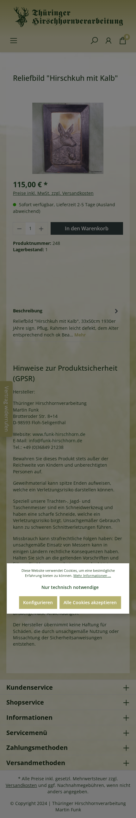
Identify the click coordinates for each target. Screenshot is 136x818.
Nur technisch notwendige (70, 587)
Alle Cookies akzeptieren (90, 602)
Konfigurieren (38, 602)
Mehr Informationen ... (92, 575)
